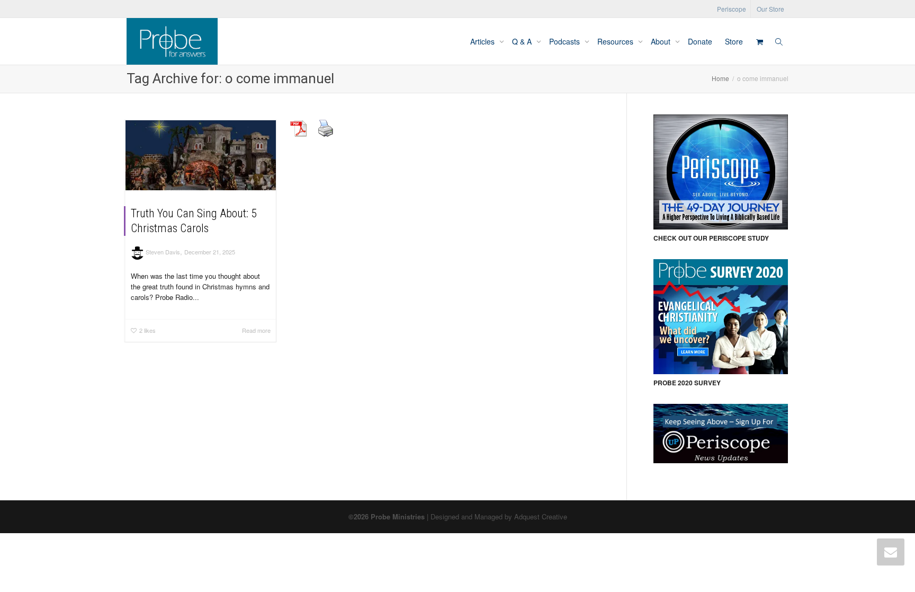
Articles (483, 41)
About (661, 41)
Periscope (731, 8)
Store (734, 41)
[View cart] (759, 41)
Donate (700, 41)
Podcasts (565, 41)
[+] (200, 155)
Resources (616, 41)
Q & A (523, 41)
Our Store (770, 8)
